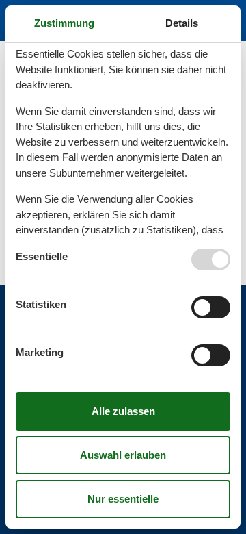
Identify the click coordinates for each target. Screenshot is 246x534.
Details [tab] (181, 23)
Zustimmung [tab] (64, 23)
